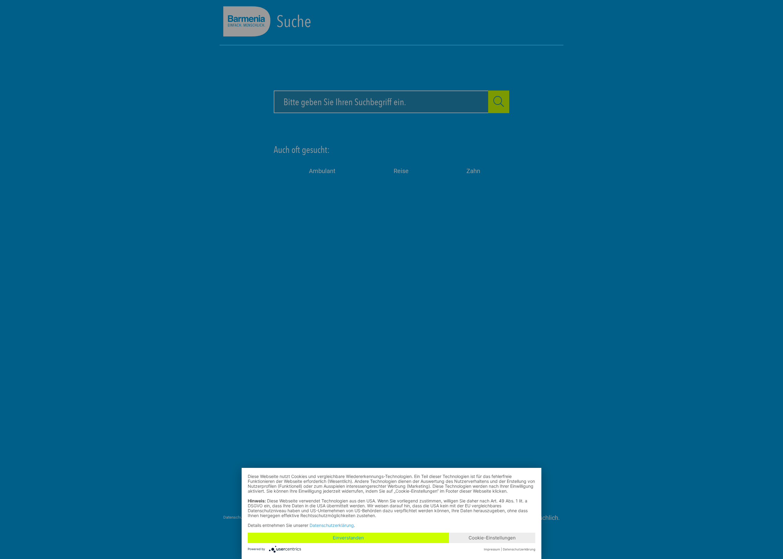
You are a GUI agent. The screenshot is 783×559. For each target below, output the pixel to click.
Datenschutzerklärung (332, 525)
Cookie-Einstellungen (492, 538)
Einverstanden (348, 538)
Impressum (492, 549)
